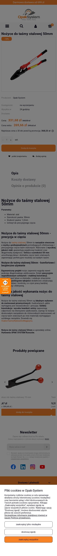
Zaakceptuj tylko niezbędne (28, 524)
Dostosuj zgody (28, 532)
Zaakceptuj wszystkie (28, 539)
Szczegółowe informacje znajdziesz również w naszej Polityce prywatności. (25, 516)
